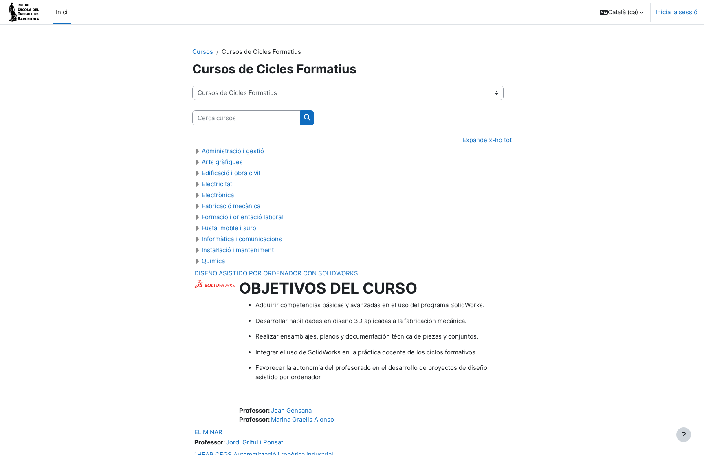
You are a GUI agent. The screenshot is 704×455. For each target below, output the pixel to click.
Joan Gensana (291, 410)
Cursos (202, 51)
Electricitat (217, 184)
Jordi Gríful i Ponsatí (255, 442)
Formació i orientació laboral (242, 217)
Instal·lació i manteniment (238, 250)
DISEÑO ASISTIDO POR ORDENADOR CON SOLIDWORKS (276, 273)
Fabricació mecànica (231, 206)
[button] (621, 12)
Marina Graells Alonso (302, 419)
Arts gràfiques (222, 162)
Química (213, 261)
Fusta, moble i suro (229, 228)
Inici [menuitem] (62, 12)
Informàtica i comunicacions (242, 239)
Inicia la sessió (676, 12)
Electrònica (218, 195)
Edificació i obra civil (231, 173)
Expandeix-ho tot (487, 140)
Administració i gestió (233, 151)
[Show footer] (683, 434)
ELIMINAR (208, 432)
